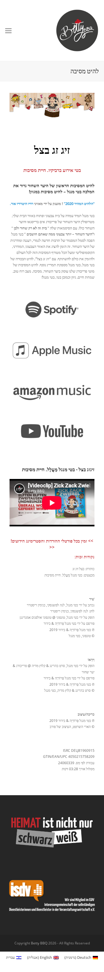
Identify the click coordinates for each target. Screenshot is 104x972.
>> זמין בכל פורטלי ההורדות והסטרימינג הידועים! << (52, 544)
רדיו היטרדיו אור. (21, 203)
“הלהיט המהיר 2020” (79, 203)
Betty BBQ (39, 943)
